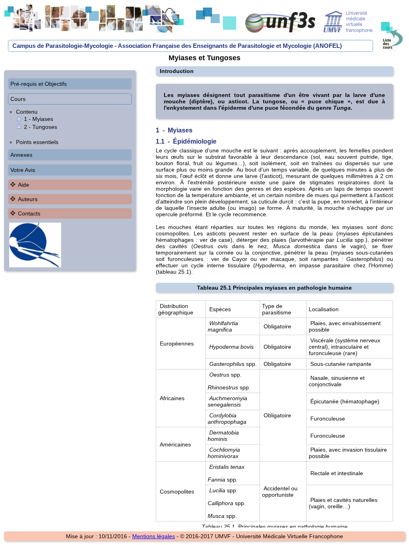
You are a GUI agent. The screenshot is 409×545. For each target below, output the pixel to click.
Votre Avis (22, 170)
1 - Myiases (38, 119)
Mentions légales (153, 536)
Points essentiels (37, 142)
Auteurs (28, 199)
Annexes (21, 155)
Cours (18, 99)
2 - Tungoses (40, 127)
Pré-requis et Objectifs (38, 84)
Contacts (29, 213)
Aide (23, 185)
